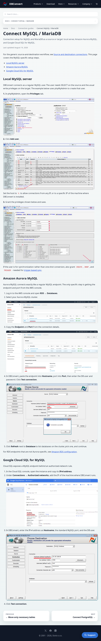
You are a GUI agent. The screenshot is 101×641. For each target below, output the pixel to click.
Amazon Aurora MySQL (17, 66)
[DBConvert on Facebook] (50, 630)
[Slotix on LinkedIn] (55, 630)
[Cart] (96, 4)
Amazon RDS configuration (64, 451)
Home (5, 28)
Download (51, 4)
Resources (72, 4)
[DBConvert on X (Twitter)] (46, 630)
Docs (13, 28)
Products (37, 4)
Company (86, 4)
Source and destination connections (70, 54)
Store (60, 4)
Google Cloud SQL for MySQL (19, 70)
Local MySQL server (15, 63)
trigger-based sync (33, 270)
